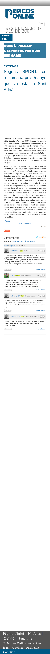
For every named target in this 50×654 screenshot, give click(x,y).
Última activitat (30, 241)
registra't (12, 246)
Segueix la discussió (44, 237)
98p (21, 250)
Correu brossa (41, 269)
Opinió (9, 638)
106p (17, 275)
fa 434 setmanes (29, 251)
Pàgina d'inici (13, 633)
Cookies (17, 647)
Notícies (34, 633)
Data (14, 241)
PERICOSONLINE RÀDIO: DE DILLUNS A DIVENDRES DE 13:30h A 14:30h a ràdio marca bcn (30, 39)
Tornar (7, 221)
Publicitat (32, 647)
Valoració (20, 241)
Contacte (9, 651)
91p (22, 296)
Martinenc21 (15, 251)
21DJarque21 (15, 296)
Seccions (25, 638)
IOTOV (13, 275)
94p (22, 316)
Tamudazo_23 (16, 316)
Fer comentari (25, 224)
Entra (6, 246)
